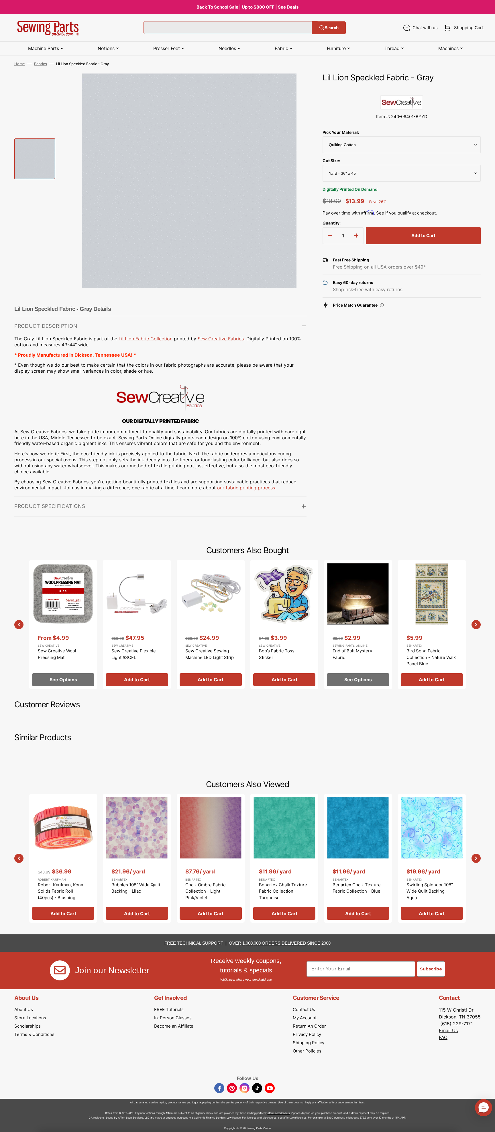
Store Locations (30, 1017)
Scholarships (27, 1026)
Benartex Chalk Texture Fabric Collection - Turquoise (283, 891)
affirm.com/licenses (295, 1117)
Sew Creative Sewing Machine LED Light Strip (209, 654)
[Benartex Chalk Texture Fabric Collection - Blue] (358, 858)
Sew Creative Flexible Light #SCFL (133, 654)
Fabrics (40, 63)
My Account (305, 1017)
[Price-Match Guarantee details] (382, 305)
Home (19, 63)
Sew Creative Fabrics (221, 338)
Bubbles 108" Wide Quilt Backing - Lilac (135, 888)
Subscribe (431, 969)
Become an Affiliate (173, 1026)
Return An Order (309, 1026)
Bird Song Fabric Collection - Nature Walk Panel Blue (431, 657)
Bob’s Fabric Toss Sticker (276, 654)
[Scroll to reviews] (402, 89)
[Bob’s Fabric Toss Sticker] (284, 624)
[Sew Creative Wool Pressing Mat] (63, 624)
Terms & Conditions (34, 1034)
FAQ (443, 1037)
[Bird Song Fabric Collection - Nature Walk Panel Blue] (432, 624)
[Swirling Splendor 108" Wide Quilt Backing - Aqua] (432, 858)
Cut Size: (331, 160)
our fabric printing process (246, 487)
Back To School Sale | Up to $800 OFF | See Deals (247, 7)
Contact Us (304, 1009)
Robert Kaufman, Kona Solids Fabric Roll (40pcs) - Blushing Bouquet (60, 894)
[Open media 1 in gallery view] (293, 86)
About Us (23, 1009)
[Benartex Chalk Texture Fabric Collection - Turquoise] (284, 858)
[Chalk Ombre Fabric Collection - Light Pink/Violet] (211, 858)
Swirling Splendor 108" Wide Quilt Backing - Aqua (429, 891)
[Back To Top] (486, 1123)
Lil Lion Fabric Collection (145, 338)
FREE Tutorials (169, 1009)
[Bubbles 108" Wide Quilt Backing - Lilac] (137, 858)
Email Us (448, 1030)
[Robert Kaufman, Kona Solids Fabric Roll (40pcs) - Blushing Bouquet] (63, 858)
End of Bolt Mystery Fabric (352, 654)
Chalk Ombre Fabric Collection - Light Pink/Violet (205, 891)
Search (332, 27)
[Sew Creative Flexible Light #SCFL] (137, 624)
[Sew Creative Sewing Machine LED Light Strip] (211, 624)
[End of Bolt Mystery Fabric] (358, 624)
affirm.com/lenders (279, 1113)
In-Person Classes (173, 1017)
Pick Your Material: (341, 132)
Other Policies (307, 1051)
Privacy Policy (307, 1034)
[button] (463, 27)
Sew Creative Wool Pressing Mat (57, 654)
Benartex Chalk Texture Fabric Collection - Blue (357, 888)
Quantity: (332, 223)
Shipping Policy (308, 1042)
